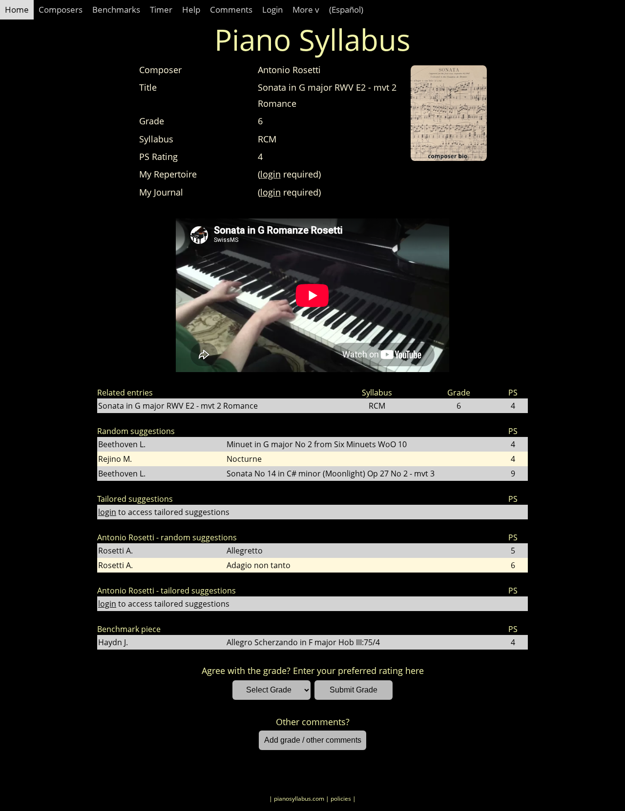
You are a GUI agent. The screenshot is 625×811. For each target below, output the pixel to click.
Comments (231, 9)
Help (191, 9)
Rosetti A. (115, 550)
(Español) (346, 9)
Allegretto (245, 550)
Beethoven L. (122, 444)
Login (272, 9)
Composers (61, 9)
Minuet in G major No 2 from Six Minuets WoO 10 (317, 444)
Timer (161, 9)
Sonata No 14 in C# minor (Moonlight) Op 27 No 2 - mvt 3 (331, 473)
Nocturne (244, 459)
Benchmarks (116, 9)
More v (305, 9)
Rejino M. (115, 459)
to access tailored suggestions (163, 512)
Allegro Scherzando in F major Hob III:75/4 (303, 642)
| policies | (341, 798)
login (270, 174)
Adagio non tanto (259, 565)
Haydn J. (113, 642)
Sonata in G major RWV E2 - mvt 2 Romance (178, 405)
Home (17, 9)
